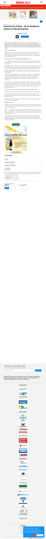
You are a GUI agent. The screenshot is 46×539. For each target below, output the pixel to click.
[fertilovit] (12, 14)
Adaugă (6, 188)
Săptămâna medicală (7, 24)
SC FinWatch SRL (35, 538)
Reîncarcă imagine (23, 185)
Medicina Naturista (17, 24)
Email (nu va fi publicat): (9, 162)
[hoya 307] (33, 14)
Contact (23, 533)
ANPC (41, 538)
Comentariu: (7, 169)
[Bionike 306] (23, 14)
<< (41, 21)
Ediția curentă (23, 528)
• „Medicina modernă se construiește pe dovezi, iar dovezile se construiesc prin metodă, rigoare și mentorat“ (22, 7)
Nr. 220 (12, 24)
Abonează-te (38, 370)
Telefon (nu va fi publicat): (10, 165)
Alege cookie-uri (40, 535)
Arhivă (23, 529)
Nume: (6, 159)
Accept (34, 535)
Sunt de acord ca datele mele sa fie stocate (8, 178)
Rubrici (23, 531)
